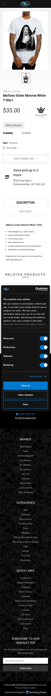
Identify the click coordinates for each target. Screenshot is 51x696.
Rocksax (25, 478)
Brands (25, 439)
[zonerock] (49, 4)
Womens (25, 514)
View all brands (25, 492)
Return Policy (25, 591)
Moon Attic (25, 483)
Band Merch (25, 446)
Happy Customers (25, 582)
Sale (25, 546)
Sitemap (42, 685)
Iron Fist (25, 474)
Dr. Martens (25, 465)
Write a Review (13, 125)
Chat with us (25, 416)
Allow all (25, 385)
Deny (25, 404)
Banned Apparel (25, 455)
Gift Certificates (25, 619)
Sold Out (25, 555)
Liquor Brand (25, 487)
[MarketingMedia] (35, 692)
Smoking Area (25, 523)
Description (25, 202)
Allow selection (25, 395)
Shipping (25, 587)
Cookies (25, 610)
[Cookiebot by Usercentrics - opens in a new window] (36, 289)
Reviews (25, 211)
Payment (25, 596)
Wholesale (25, 560)
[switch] (44, 347)
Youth (25, 528)
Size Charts (25, 623)
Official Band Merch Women (25, 542)
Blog (25, 628)
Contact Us (25, 578)
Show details (35, 376)
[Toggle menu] (4, 4)
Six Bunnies (25, 469)
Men (25, 510)
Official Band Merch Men (25, 537)
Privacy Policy (25, 605)
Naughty (26, 532)
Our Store (25, 614)
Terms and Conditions (25, 601)
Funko (25, 451)
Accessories (25, 519)
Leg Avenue (25, 460)
